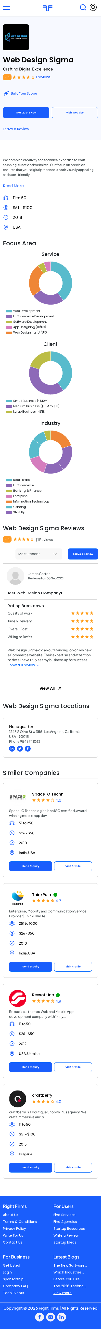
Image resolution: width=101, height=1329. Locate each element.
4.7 (58, 901)
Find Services (64, 1214)
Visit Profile (73, 866)
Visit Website (75, 112)
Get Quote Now (26, 112)
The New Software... (70, 1265)
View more (62, 1292)
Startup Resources (69, 1228)
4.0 (7, 77)
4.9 (58, 1001)
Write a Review (65, 1235)
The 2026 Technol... (70, 1286)
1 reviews (43, 77)
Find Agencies (65, 1221)
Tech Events (13, 1292)
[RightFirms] (47, 8)
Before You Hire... (67, 1279)
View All (47, 688)
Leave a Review (16, 128)
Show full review (22, 665)
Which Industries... (68, 1272)
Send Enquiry (30, 866)
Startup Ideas (64, 1242)
